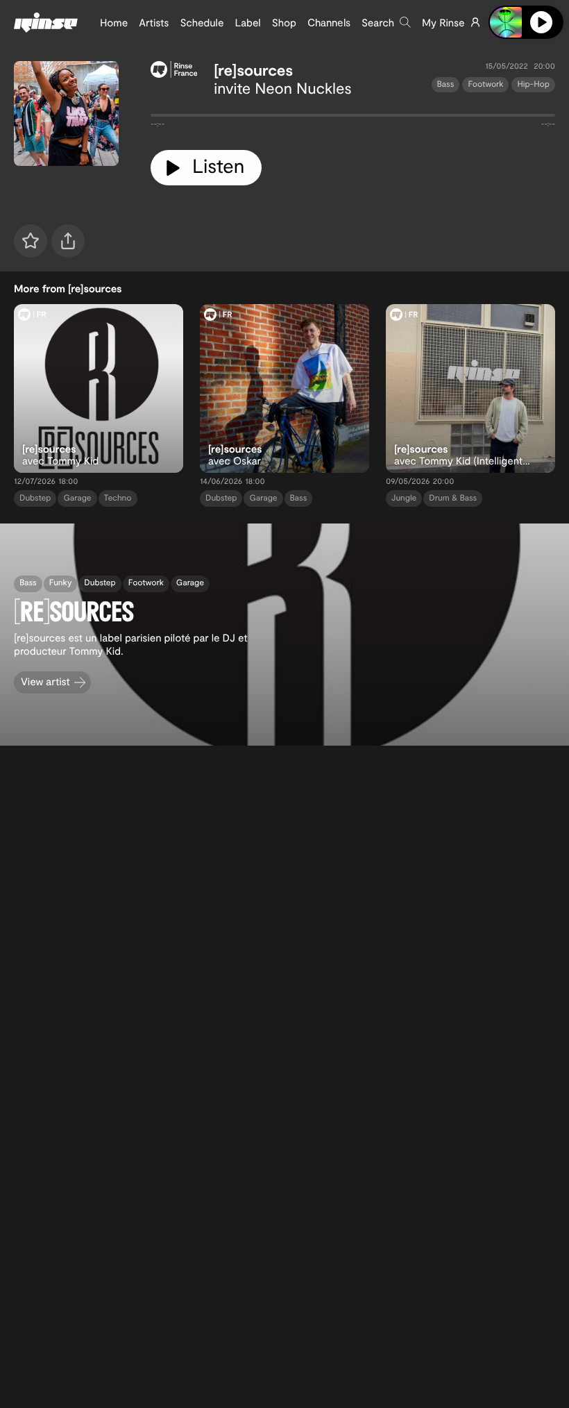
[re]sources (253, 70)
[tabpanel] (353, 118)
